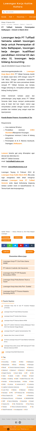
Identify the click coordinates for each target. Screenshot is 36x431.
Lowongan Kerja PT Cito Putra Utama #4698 (16, 262)
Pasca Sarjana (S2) (7, 395)
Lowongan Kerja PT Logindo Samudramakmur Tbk (17, 331)
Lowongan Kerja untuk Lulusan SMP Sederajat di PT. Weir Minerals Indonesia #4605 (19, 347)
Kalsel (32, 376)
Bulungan (31, 364)
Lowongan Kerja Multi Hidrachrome (14, 352)
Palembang (30, 392)
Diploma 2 (5, 370)
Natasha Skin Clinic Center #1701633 (14, 335)
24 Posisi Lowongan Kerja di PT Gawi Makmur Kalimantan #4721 (19, 340)
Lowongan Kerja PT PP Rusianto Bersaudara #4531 (14, 274)
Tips (32, 406)
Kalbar (25, 376)
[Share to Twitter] (15, 245)
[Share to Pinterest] (21, 245)
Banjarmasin (5, 364)
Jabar (4, 376)
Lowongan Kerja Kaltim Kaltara (18, 5)
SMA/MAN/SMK (29, 398)
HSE (32, 373)
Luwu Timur (5, 390)
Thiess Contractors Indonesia (19, 406)
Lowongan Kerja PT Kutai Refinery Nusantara (16, 312)
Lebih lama (30, 251)
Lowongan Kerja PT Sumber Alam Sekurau (15, 316)
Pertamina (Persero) (7, 398)
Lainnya (11, 384)
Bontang (22, 364)
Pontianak (19, 398)
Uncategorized (18, 409)
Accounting (6, 237)
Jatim (18, 376)
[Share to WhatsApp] (10, 245)
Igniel (27, 429)
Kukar (32, 381)
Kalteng (10, 378)
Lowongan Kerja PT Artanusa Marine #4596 (15, 320)
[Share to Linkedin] (26, 245)
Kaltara (4, 378)
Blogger (18, 429)
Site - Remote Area (18, 404)
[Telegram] (20, 422)
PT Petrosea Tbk (20, 392)
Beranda (3, 17)
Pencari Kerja (20, 17)
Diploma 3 (30, 237)
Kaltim (16, 378)
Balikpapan (18, 143)
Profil (10, 17)
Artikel (21, 362)
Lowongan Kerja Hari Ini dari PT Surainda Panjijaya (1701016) (19, 306)
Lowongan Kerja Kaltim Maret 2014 (14, 175)
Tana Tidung (30, 404)
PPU (11, 392)
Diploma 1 (31, 367)
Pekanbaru (31, 395)
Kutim (4, 384)
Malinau (31, 390)
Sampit (32, 401)
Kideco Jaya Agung (15, 381)
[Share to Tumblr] (32, 245)
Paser (20, 395)
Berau (14, 364)
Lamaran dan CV (20, 384)
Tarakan (4, 406)
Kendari (4, 381)
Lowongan (31, 387)
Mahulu (14, 390)
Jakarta (11, 376)
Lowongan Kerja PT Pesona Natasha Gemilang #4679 (16, 292)
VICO (26, 409)
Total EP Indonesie (7, 409)
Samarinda (24, 401)
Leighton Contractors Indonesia (10, 387)
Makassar (23, 390)
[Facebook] (16, 422)
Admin (14, 362)
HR (26, 373)
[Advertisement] (18, 210)
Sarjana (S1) (6, 240)
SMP (3, 401)
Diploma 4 (21, 370)
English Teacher (6, 373)
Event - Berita (18, 373)
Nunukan (4, 392)
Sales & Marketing (13, 401)
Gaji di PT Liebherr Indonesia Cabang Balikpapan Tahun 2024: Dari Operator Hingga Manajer (19, 326)
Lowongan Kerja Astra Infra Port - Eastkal (17, 286)
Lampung (31, 384)
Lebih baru (6, 251)
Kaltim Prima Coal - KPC (27, 378)
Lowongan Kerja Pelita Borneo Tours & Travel (16, 280)
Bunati (4, 367)
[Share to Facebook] (4, 245)
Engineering (30, 370)
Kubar (25, 381)
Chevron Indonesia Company (17, 367)
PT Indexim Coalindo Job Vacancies (15, 268)
